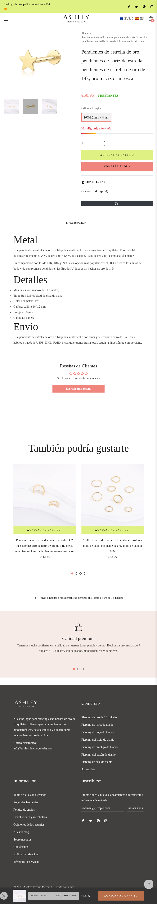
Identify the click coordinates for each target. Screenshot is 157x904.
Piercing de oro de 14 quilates (99, 717)
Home (85, 33)
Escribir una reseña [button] (78, 388)
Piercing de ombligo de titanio (99, 747)
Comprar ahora (117, 166)
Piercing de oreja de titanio (97, 732)
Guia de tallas (95, 182)
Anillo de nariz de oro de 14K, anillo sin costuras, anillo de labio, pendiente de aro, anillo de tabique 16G (112, 545)
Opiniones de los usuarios (28, 824)
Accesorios (88, 769)
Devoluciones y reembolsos (30, 817)
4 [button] (85, 573)
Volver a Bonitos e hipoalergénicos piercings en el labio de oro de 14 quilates (80, 597)
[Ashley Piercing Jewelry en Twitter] (136, 6)
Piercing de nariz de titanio (97, 724)
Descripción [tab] (76, 222)
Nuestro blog (21, 832)
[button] (132, 18)
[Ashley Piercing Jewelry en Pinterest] (144, 6)
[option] (44, 517)
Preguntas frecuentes (25, 802)
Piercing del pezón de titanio (98, 754)
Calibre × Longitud (91, 108)
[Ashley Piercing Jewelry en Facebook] (128, 6)
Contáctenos (20, 846)
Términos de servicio (26, 861)
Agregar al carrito (121, 895)
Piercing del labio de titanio (97, 739)
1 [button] (72, 573)
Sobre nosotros (22, 839)
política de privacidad (26, 854)
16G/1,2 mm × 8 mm (96, 117)
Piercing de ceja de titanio (96, 761)
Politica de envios (24, 809)
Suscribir (135, 808)
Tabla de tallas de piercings (29, 794)
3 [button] (80, 573)
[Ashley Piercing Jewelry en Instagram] (151, 6)
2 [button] (76, 573)
